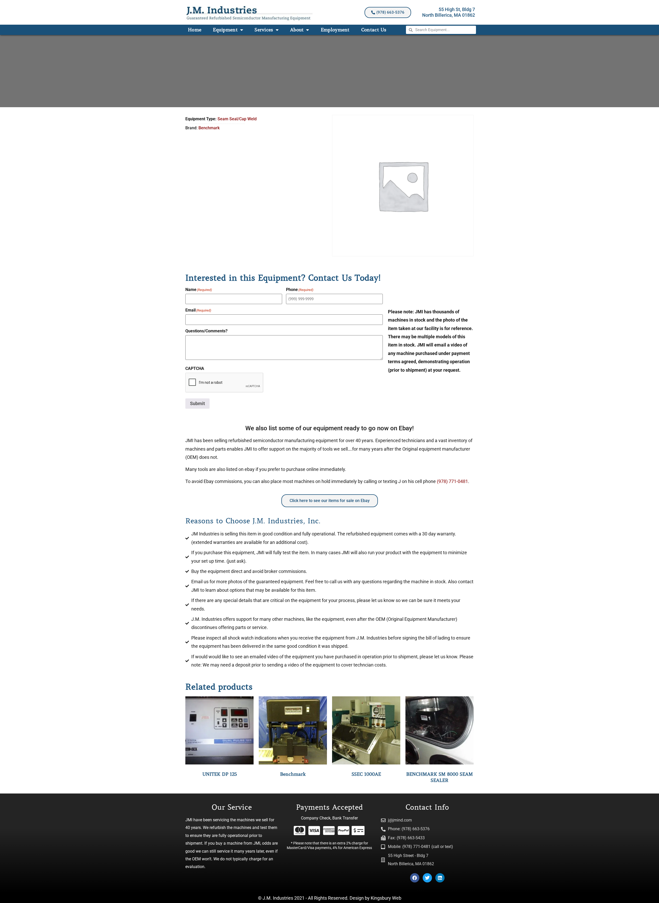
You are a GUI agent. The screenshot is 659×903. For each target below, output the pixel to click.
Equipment (225, 30)
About (297, 30)
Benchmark (209, 127)
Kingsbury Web (386, 898)
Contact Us (373, 30)
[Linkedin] (440, 877)
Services (264, 30)
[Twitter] (427, 877)
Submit (197, 403)
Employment (335, 30)
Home (194, 30)
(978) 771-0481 (452, 481)
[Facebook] (414, 877)
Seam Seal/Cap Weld (237, 118)
